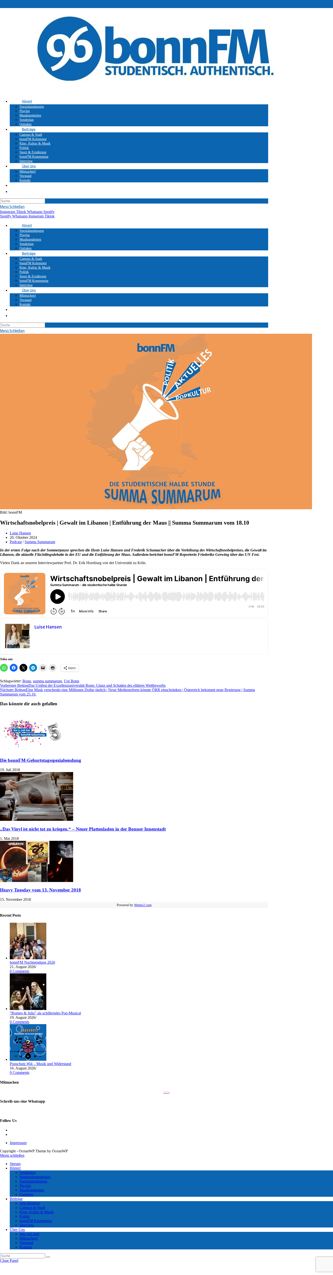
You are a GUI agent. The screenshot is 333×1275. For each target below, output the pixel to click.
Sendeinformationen (35, 1177)
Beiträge (16, 1199)
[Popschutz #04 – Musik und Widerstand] (28, 1059)
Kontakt (26, 1247)
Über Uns (17, 1229)
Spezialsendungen (33, 1181)
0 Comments (19, 971)
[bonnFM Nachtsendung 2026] (28, 958)
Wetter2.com (143, 905)
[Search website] (22, 185)
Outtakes (26, 1194)
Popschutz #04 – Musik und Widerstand (40, 1064)
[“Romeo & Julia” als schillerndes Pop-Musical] (28, 1009)
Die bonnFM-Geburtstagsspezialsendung (40, 760)
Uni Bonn (71, 681)
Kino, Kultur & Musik (37, 1212)
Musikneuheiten (32, 1190)
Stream (15, 1164)
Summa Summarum (40, 542)
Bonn (26, 681)
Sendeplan (28, 1172)
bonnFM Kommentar (36, 1221)
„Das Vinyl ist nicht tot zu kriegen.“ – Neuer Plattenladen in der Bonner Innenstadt (83, 829)
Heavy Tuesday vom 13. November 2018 (40, 889)
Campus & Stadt (32, 1208)
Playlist (25, 1186)
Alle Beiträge (30, 1203)
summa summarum (47, 681)
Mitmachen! (29, 1238)
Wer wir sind (29, 1234)
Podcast (16, 542)
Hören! (15, 1168)
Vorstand (26, 1243)
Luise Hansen (20, 533)
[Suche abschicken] (48, 1257)
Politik (24, 1216)
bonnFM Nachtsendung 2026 (32, 962)
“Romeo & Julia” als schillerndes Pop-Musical (45, 1013)
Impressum (18, 1143)
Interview (27, 1225)
